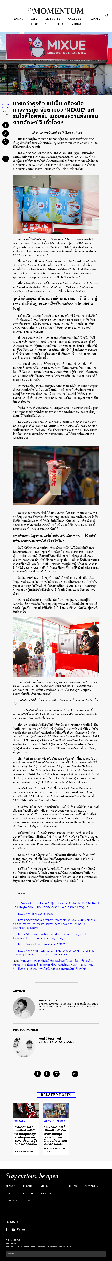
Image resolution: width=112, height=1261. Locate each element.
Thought (38, 24)
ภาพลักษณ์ (87, 964)
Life (34, 18)
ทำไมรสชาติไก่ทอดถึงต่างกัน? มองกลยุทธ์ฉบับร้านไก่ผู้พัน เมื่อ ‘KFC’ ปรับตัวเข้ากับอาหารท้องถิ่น (25, 1135)
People (95, 18)
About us (72, 1186)
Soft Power (33, 960)
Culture (75, 18)
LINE (6, 150)
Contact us (91, 1186)
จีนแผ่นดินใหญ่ (60, 964)
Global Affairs (54, 1121)
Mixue (17, 964)
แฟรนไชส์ (43, 968)
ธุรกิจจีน (83, 968)
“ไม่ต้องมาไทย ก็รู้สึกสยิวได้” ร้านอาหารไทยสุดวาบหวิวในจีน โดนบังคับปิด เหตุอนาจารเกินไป (55, 1135)
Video (76, 24)
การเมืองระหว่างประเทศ (36, 964)
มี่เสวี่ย (22, 968)
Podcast (46, 1193)
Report (17, 18)
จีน (14, 968)
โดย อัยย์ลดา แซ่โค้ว (23, 1152)
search (107, 15)
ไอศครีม (80, 960)
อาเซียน (31, 968)
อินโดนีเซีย (47, 960)
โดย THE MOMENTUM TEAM (54, 1150)
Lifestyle (53, 18)
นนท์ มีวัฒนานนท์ (50, 1038)
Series (59, 24)
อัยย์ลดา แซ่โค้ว (49, 1000)
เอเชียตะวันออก (64, 960)
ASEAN (75, 964)
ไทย (22, 960)
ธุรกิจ (89, 960)
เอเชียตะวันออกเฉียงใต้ (63, 968)
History (19, 1121)
